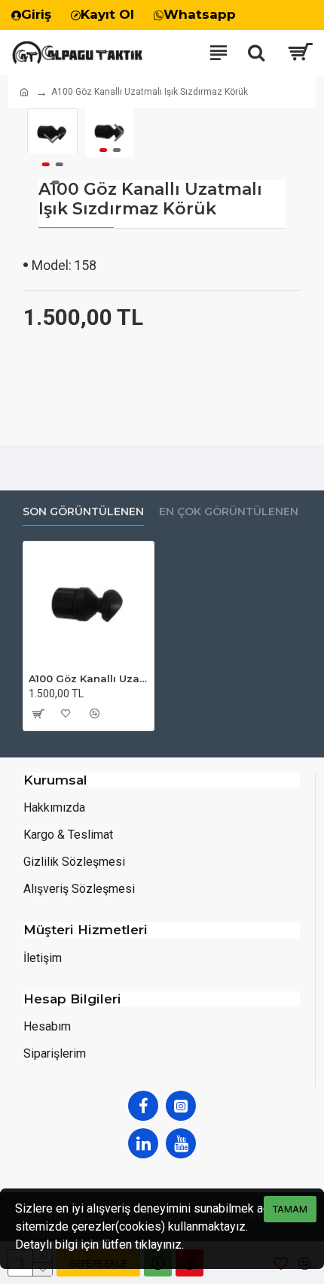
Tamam (290, 1209)
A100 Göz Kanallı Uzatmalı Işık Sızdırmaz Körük (89, 678)
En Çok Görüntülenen (228, 511)
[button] (100, 133)
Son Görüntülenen (83, 511)
